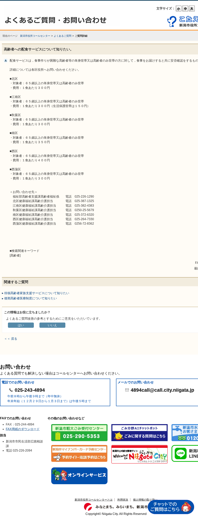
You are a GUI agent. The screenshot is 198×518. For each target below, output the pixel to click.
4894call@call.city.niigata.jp (162, 390)
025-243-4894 (30, 390)
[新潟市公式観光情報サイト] (139, 445)
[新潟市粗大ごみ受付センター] (79, 424)
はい (21, 325)
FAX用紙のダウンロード (23, 429)
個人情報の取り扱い (145, 499)
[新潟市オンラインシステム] (79, 467)
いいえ (52, 325)
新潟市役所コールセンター (35, 35)
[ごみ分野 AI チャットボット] (139, 424)
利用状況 (122, 499)
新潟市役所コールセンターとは (94, 499)
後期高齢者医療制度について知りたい (30, 298)
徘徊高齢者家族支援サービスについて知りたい (36, 293)
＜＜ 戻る (10, 338)
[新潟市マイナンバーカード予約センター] (79, 445)
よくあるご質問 (62, 35)
